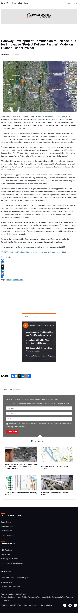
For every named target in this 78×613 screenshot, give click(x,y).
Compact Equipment (8, 597)
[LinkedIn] (39, 270)
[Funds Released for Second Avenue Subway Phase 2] (21, 482)
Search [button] (76, 3)
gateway (8, 279)
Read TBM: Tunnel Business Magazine (15, 578)
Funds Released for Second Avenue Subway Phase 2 (21, 494)
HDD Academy (6, 550)
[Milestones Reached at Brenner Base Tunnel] (57, 482)
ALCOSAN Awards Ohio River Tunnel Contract (54, 467)
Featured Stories (7, 526)
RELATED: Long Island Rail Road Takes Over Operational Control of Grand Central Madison (35, 252)
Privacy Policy (46, 605)
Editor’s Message (7, 535)
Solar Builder (22, 597)
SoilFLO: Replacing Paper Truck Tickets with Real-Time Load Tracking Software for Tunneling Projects (21, 466)
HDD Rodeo (5, 554)
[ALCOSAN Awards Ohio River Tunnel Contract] (57, 454)
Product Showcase (8, 531)
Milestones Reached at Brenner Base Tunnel (54, 494)
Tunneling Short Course (10, 559)
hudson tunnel (17, 279)
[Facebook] (39, 260)
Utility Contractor (53, 597)
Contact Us (5, 3)
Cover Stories (6, 522)
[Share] (39, 276)
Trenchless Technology (37, 597)
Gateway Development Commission (51, 116)
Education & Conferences (10, 586)
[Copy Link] (39, 273)
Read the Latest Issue (20, 3)
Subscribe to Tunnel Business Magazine (40, 356)
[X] (39, 267)
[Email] (39, 263)
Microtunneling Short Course (12, 563)
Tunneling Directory (8, 582)
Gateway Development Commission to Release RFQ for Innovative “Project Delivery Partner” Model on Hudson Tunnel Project (38, 44)
